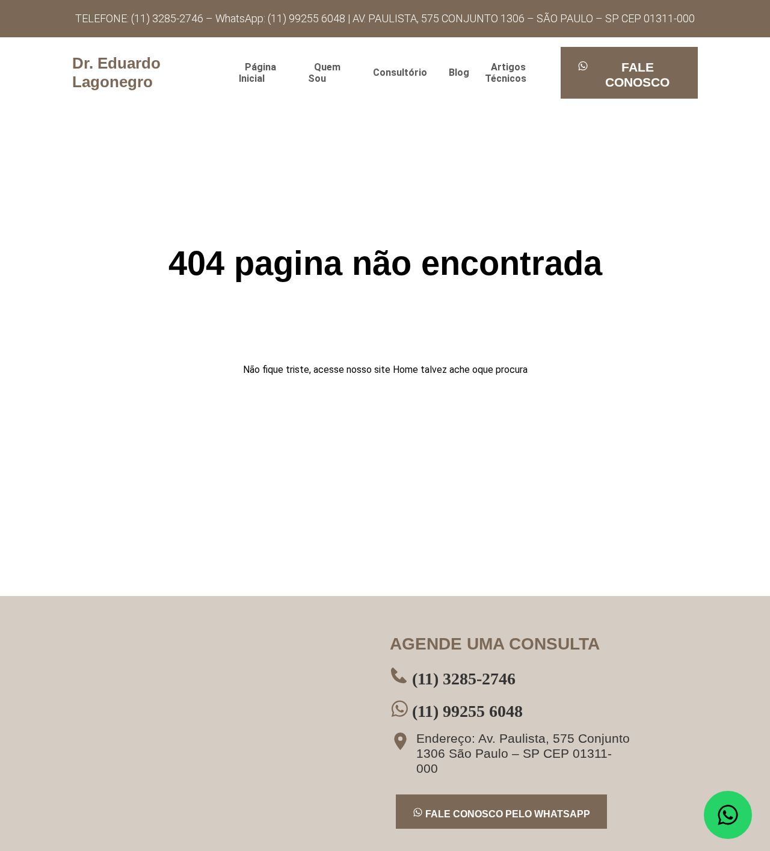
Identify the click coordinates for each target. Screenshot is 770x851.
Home (405, 369)
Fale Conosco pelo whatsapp (506, 814)
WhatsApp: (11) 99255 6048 (281, 18)
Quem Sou (324, 72)
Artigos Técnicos (505, 72)
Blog (459, 72)
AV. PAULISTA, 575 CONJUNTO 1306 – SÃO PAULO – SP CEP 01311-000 (524, 18)
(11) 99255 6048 (465, 711)
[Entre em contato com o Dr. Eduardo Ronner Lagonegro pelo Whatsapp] (728, 815)
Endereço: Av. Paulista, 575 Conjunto (523, 753)
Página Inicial (257, 72)
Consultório (400, 72)
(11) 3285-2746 (462, 678)
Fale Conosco (637, 74)
